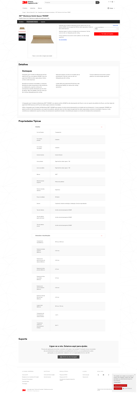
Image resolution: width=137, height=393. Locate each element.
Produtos (25, 8)
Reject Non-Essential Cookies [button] (120, 385)
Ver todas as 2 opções (107, 34)
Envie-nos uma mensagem (70, 357)
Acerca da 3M (25, 374)
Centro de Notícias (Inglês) (49, 374)
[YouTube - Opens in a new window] (103, 375)
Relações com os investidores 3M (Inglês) (30, 377)
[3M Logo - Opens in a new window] (30, 2)
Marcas (40, 8)
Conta (111, 8)
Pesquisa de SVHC (63, 377)
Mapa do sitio (85, 377)
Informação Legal (30, 389)
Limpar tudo (115, 25)
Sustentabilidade (25, 381)
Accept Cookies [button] (118, 388)
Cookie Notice (117, 382)
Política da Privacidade (39, 389)
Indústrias (32, 8)
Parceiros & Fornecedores (27, 379)
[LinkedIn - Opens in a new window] (98, 375)
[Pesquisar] (98, 2)
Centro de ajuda (86, 374)
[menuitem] (21, 22)
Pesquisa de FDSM (63, 374)
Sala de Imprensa (47, 377)
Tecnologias (24, 383)
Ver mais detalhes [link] (63, 39)
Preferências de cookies (48, 389)
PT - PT (109, 1)
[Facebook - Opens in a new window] (109, 375)
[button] (127, 388)
